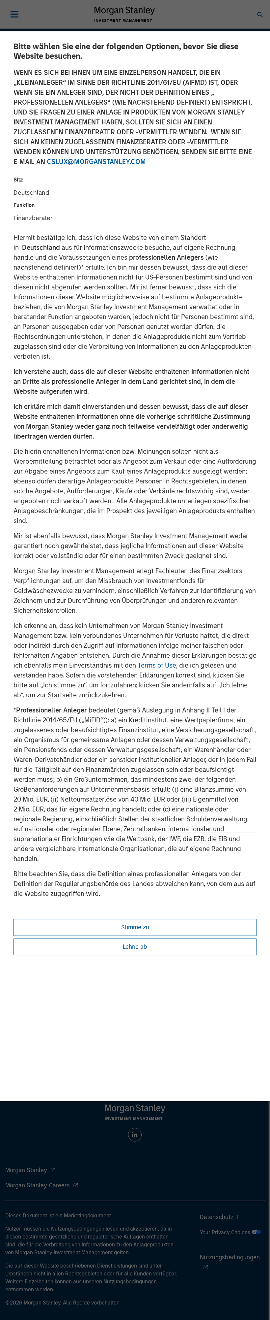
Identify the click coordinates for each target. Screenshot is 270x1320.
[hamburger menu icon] (14, 14)
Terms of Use (157, 665)
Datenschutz (216, 1217)
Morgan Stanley (26, 1170)
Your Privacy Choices (226, 1232)
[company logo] (124, 14)
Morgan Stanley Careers (37, 1185)
